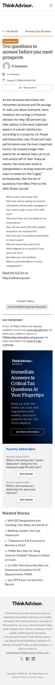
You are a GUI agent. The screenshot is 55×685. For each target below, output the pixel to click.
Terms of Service (20, 677)
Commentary (10, 41)
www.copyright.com (37, 330)
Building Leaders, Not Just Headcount (22, 533)
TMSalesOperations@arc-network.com (23, 337)
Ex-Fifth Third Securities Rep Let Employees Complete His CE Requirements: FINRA (26, 570)
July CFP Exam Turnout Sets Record (24, 582)
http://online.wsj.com (16, 278)
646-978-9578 (17, 640)
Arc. (26, 673)
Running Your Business (38, 31)
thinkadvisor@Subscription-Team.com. (27, 652)
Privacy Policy (36, 677)
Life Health (12, 31)
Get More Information (27, 431)
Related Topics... (26, 301)
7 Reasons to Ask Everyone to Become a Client (25, 543)
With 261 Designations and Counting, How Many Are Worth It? (26, 523)
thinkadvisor (21, 66)
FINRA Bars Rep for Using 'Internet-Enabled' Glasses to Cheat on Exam (27, 555)
